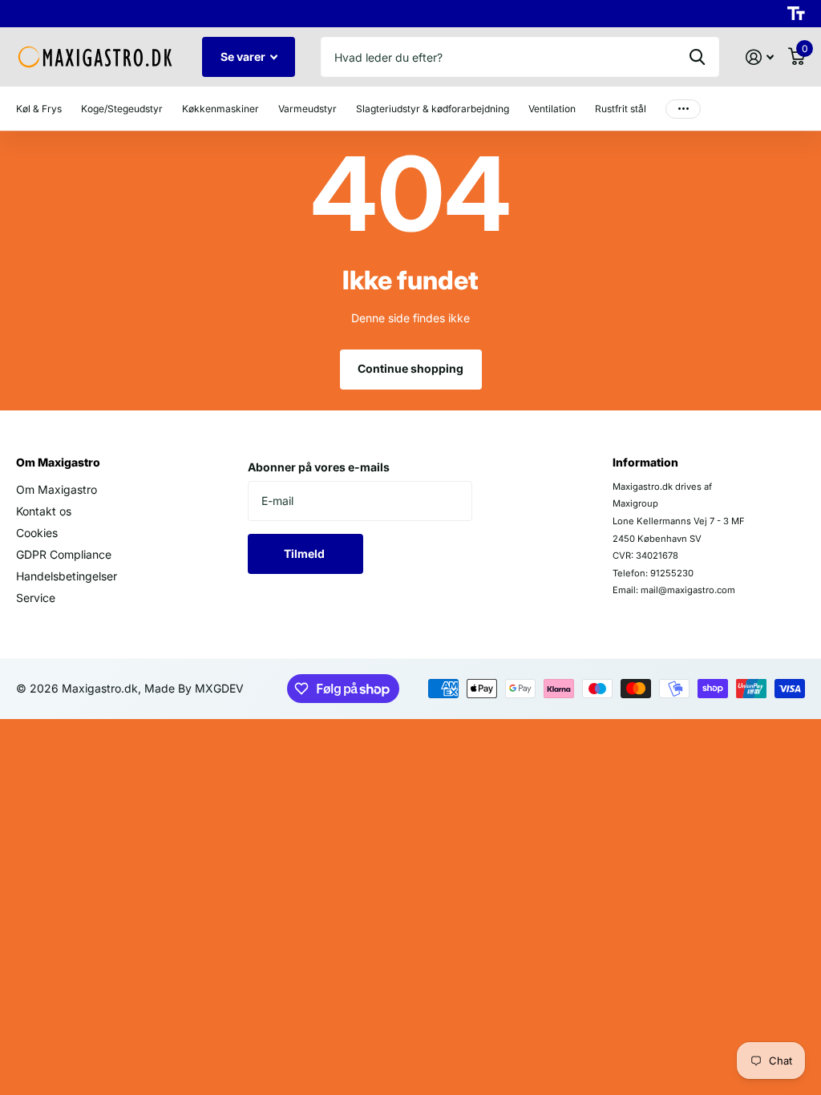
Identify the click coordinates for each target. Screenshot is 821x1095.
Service (35, 597)
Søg (697, 57)
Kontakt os (43, 511)
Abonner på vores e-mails (319, 467)
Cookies (37, 532)
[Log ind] (759, 57)
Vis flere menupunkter (683, 109)
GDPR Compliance (63, 554)
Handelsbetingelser (66, 576)
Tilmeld (305, 553)
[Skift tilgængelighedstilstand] (796, 13)
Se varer (244, 56)
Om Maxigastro (58, 462)
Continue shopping (410, 368)
